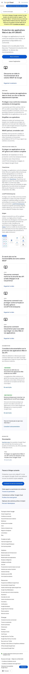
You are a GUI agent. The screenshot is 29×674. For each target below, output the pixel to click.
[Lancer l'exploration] (14, 61)
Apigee (4, 227)
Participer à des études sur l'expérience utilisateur (12, 643)
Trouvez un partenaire (8, 491)
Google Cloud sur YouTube (7, 636)
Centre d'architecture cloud (7, 599)
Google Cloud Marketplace (7, 590)
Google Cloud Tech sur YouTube (8, 638)
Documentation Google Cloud (8, 585)
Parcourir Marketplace (8, 503)
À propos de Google (5, 659)
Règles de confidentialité (17, 659)
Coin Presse (4, 634)
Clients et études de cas (6, 528)
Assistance (3, 594)
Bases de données (5, 555)
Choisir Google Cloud (6, 514)
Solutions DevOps (5, 571)
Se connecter (24, 2)
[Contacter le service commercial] (13, 483)
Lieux (2, 525)
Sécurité (3, 564)
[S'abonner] (23, 667)
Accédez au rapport (19, 24)
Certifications (4, 604)
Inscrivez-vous (6, 442)
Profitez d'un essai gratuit (9, 497)
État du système (5, 611)
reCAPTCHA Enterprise (18, 204)
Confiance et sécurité (6, 516)
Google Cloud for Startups (7, 608)
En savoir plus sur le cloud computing (9, 592)
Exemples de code (5, 597)
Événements (4, 627)
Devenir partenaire (5, 624)
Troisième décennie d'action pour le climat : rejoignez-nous (13, 654)
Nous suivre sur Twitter (6, 641)
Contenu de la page (8, 11)
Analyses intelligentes (6, 559)
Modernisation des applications (8, 557)
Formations (4, 601)
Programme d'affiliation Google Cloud (10, 582)
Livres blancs (4, 532)
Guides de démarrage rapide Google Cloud (11, 587)
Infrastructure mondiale (6, 523)
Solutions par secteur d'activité (8, 569)
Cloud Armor (13, 179)
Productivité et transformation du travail (10, 567)
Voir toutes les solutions (6, 576)
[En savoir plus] (7, 387)
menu (2, 2)
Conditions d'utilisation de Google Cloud (11, 663)
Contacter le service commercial (8, 620)
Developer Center (5, 631)
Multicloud (3, 521)
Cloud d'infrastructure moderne (8, 518)
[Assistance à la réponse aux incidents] (17, 6)
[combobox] (6, 671)
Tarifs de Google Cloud (6, 541)
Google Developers (5, 606)
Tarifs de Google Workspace (7, 544)
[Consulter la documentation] (12, 426)
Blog (2, 535)
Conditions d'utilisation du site (9, 661)
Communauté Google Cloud (7, 648)
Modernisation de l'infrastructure (9, 552)
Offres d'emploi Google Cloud (8, 645)
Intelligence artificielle (6, 562)
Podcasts (3, 629)
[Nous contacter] (14, 56)
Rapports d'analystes (6, 530)
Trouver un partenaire (6, 622)
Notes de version (5, 613)
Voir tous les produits (6, 546)
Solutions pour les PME (6, 574)
